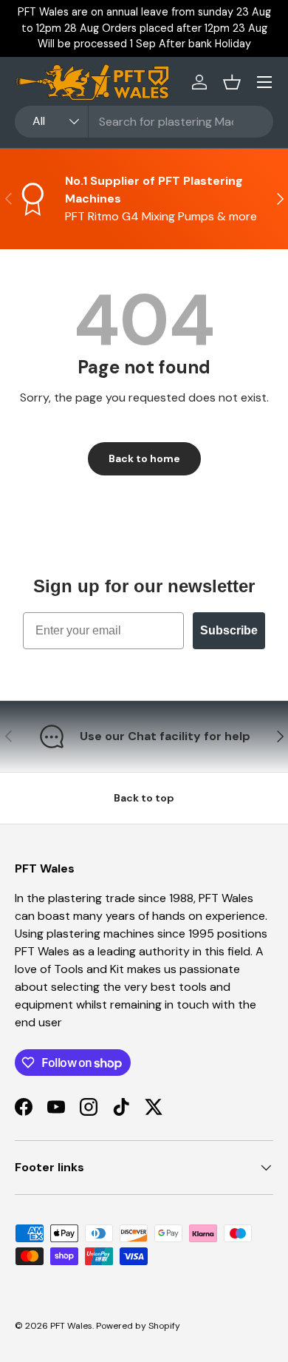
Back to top (144, 797)
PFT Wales (71, 1326)
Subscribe (229, 630)
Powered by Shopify (138, 1326)
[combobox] (144, 122)
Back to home (144, 458)
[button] (232, 82)
